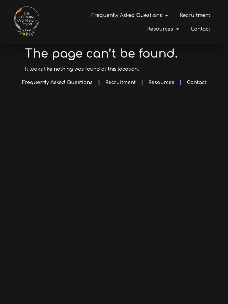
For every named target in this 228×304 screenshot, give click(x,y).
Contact (200, 29)
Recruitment (195, 15)
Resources (160, 29)
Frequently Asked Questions (126, 15)
